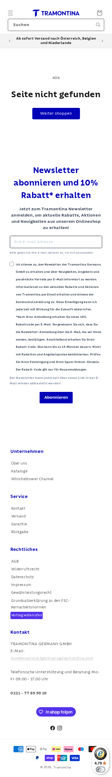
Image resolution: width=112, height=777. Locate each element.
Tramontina (62, 767)
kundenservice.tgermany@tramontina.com (52, 658)
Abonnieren (56, 397)
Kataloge (19, 471)
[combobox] (56, 25)
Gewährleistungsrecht (31, 593)
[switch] (100, 769)
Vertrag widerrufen (26, 615)
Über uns (19, 463)
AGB (15, 561)
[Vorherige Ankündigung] (9, 41)
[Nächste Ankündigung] (102, 41)
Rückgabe (19, 532)
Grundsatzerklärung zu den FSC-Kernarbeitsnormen (40, 604)
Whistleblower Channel (32, 479)
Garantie (19, 524)
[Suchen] (98, 24)
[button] (10, 13)
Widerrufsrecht (25, 569)
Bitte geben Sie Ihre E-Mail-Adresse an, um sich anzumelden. (52, 252)
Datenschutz (22, 577)
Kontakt (18, 508)
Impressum (21, 585)
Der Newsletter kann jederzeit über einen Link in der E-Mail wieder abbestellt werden (54, 380)
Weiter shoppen (56, 113)
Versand (18, 516)
